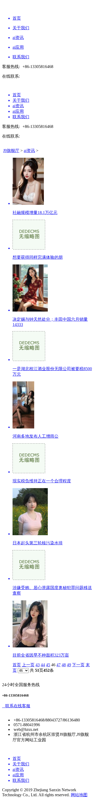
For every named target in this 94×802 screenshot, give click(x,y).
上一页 (28, 665)
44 (43, 665)
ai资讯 (29, 150)
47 (58, 665)
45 (48, 665)
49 (69, 665)
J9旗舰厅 (11, 150)
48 (64, 665)
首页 (17, 665)
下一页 (78, 665)
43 (38, 665)
